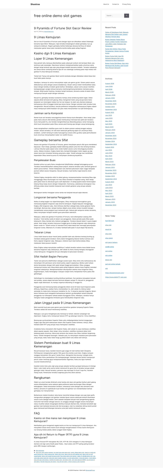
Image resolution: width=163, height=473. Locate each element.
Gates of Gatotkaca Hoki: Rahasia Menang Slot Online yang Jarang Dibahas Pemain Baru (116, 34)
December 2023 (110, 170)
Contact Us (115, 4)
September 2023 (111, 179)
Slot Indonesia (40, 450)
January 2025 (110, 133)
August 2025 (109, 112)
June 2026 (109, 86)
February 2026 (110, 95)
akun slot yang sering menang (44, 452)
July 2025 (108, 115)
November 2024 (110, 138)
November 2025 (110, 104)
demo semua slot (49, 454)
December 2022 (110, 205)
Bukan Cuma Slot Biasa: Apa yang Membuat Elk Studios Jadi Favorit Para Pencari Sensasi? (116, 66)
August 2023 (109, 182)
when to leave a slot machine (76, 461)
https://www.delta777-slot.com (116, 277)
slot (106, 268)
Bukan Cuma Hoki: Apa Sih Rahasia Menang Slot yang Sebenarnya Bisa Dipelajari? (114, 58)
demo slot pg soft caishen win (73, 454)
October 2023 (110, 176)
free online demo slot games (68, 456)
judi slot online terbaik (112, 264)
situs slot (108, 225)
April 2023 (108, 193)
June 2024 (109, 153)
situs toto (108, 234)
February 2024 (110, 164)
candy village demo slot (77, 452)
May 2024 (108, 156)
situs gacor (109, 238)
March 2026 (109, 92)
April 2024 (108, 159)
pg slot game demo (72, 458)
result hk (108, 229)
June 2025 (108, 118)
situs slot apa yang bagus (41, 459)
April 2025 (108, 124)
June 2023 (109, 188)
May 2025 (108, 121)
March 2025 (109, 127)
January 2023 (110, 202)
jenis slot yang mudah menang (58, 458)
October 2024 (110, 141)
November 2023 (110, 173)
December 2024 (110, 135)
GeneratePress (90, 470)
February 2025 (110, 130)
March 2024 (109, 161)
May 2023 (108, 190)
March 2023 (109, 196)
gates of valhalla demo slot (85, 456)
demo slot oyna (59, 454)
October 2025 (110, 107)
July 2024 (108, 150)
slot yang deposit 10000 (79, 459)
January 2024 (110, 167)
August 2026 (109, 83)
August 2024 (109, 147)
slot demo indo (67, 459)
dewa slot (108, 260)
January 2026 (110, 98)
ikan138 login (109, 221)
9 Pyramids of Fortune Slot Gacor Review (62, 28)
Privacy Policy (126, 4)
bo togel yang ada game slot (62, 452)
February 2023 (110, 199)
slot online (108, 251)
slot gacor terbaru (111, 242)
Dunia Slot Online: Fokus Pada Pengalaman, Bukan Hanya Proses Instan (117, 51)
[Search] (126, 16)
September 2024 (111, 144)
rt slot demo (92, 458)
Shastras (35, 4)
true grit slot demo (62, 461)
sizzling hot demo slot (55, 459)
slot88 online (109, 247)
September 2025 (111, 109)
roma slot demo (83, 458)
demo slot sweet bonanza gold (51, 456)
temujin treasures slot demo (48, 461)
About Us (106, 4)
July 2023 (108, 185)
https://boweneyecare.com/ (114, 273)
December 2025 (110, 101)
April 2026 (108, 89)
